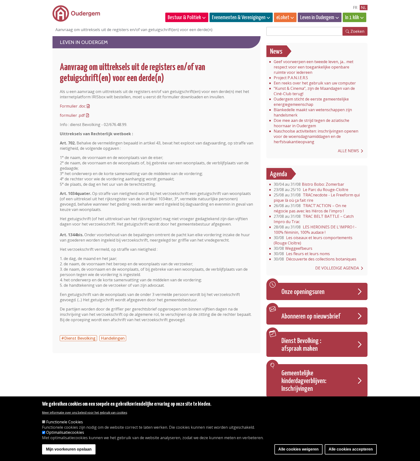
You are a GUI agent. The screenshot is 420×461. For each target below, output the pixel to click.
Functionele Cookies (64, 422)
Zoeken (357, 31)
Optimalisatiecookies (65, 432)
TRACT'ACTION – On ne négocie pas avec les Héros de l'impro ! (310, 208)
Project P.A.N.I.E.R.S (291, 77)
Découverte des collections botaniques (315, 259)
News (276, 51)
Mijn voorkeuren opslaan (69, 449)
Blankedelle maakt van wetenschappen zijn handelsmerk (313, 112)
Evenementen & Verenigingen (238, 17)
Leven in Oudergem (317, 17)
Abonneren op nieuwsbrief (310, 316)
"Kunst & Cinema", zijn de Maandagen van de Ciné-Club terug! (314, 91)
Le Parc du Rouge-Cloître (311, 189)
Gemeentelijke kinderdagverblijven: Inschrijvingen (303, 381)
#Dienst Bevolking (78, 338)
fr (355, 7)
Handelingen (113, 338)
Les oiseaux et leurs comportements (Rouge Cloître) (313, 240)
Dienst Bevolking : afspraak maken (301, 345)
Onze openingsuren (302, 292)
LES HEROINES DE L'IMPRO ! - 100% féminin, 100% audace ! (315, 229)
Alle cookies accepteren (351, 449)
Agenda (278, 174)
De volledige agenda (337, 268)
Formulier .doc (73, 106)
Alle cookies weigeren (298, 449)
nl (363, 7)
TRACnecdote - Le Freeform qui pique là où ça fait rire (317, 197)
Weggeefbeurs (293, 248)
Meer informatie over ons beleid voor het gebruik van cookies (84, 413)
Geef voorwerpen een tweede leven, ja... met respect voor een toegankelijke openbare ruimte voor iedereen (313, 67)
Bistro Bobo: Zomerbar (309, 184)
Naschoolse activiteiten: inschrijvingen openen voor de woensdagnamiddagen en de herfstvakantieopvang (316, 136)
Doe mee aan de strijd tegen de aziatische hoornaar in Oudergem (311, 123)
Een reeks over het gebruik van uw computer (315, 83)
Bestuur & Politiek (184, 17)
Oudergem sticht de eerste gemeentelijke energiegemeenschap (311, 101)
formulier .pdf (72, 115)
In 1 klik (352, 17)
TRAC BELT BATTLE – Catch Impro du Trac (314, 219)
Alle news (348, 150)
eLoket (282, 17)
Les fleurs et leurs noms (302, 253)
